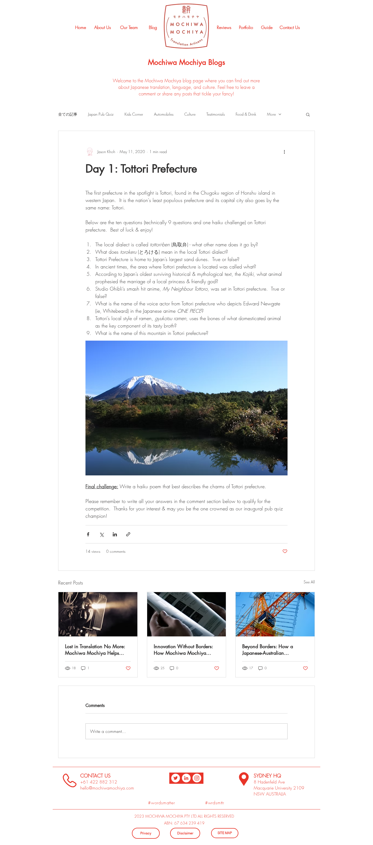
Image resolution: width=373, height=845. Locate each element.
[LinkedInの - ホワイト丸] (186, 778)
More (271, 114)
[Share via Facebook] (88, 534)
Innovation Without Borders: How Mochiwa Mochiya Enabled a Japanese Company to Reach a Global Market (186, 649)
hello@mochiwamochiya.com (107, 788)
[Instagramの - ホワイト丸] (197, 778)
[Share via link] (128, 534)
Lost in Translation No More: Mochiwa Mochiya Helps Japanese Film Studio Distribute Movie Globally (98, 649)
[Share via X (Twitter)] (101, 534)
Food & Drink (246, 114)
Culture (190, 114)
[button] (307, 114)
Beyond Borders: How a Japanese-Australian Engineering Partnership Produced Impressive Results (271, 649)
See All (309, 581)
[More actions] (284, 151)
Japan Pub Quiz (101, 114)
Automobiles (163, 114)
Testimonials (215, 114)
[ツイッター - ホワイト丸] (175, 778)
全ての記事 (67, 114)
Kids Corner (134, 114)
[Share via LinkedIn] (114, 534)
